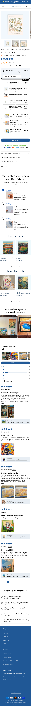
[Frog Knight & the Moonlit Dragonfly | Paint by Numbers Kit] (23, 282)
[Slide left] (1, 44)
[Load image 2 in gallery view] (15, 43)
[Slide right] (29, 44)
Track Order (6, 640)
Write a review (15, 363)
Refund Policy (7, 657)
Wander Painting (15, 700)
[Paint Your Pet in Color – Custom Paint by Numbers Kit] (7, 282)
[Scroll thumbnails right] (28, 355)
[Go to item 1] (6, 356)
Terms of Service (8, 664)
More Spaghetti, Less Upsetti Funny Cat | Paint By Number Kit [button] (17, 537)
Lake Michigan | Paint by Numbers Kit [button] (17, 576)
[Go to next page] (25, 582)
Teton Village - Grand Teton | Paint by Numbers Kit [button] (17, 422)
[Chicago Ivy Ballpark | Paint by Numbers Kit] (7, 247)
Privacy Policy (7, 653)
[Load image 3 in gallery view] (23, 43)
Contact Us (6, 636)
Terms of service (22, 702)
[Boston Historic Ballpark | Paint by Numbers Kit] (23, 247)
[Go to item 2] (14, 356)
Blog (4, 643)
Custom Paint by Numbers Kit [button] (15, 502)
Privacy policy (13, 702)
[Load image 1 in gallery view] (7, 43)
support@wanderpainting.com (16, 673)
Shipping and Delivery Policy (11, 660)
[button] (3, 6)
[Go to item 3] (23, 356)
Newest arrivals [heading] (15, 271)
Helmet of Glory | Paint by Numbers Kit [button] (17, 460)
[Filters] (3, 381)
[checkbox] (15, 116)
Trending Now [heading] (15, 235)
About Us (5, 633)
